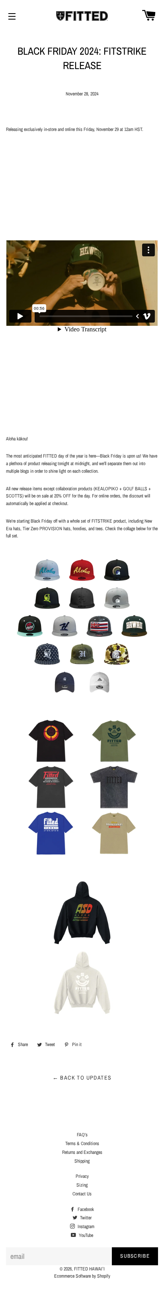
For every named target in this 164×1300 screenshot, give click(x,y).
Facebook (85, 1209)
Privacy (82, 1176)
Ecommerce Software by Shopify (82, 1276)
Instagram (85, 1226)
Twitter (85, 1218)
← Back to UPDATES (82, 1077)
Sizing (82, 1185)
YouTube (85, 1235)
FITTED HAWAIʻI (89, 1269)
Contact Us (82, 1194)
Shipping (82, 1161)
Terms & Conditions (82, 1143)
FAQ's (82, 1135)
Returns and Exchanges (82, 1152)
